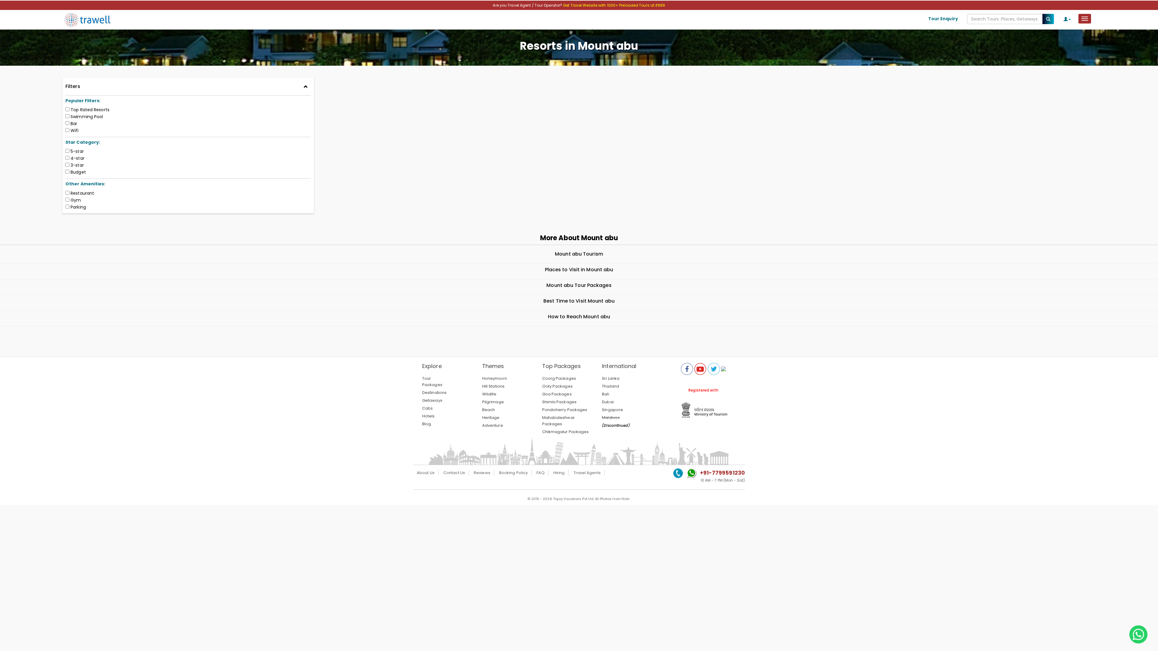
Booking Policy (513, 473)
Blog (426, 424)
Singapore (612, 410)
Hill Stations (493, 386)
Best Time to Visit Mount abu (579, 300)
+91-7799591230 (722, 472)
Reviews (482, 473)
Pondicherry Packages (564, 410)
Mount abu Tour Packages (578, 285)
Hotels (428, 416)
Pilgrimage (493, 402)
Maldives (611, 417)
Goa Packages (557, 394)
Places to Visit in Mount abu (579, 269)
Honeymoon (494, 378)
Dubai (608, 402)
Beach (488, 410)
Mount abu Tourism (579, 253)
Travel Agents (587, 473)
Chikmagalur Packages (565, 432)
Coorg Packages (559, 378)
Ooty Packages (557, 386)
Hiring (559, 473)
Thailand (610, 386)
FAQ (540, 473)
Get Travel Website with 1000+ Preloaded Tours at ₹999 (614, 5)
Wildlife (489, 394)
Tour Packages (432, 382)
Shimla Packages (559, 402)
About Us (426, 473)
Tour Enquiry (943, 19)
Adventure (492, 425)
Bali (605, 394)
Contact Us (454, 473)
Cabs (427, 408)
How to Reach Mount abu (579, 316)
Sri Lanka (610, 378)
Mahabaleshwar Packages (558, 421)
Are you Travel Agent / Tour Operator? (528, 5)
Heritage (491, 417)
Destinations (434, 392)
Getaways (432, 400)
